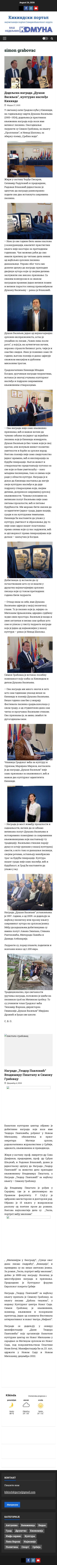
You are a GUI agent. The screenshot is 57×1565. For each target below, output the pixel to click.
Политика (12, 1546)
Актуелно (12, 1525)
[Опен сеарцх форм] (52, 38)
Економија (36, 1530)
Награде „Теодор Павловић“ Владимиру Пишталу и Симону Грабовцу (28, 1075)
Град (9, 1530)
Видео (42, 1525)
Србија (36, 1546)
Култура (30, 1536)
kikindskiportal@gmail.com (19, 1491)
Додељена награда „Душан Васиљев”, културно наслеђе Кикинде (26, 97)
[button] (4, 38)
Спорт (25, 1546)
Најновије (30, 1541)
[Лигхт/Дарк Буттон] (45, 38)
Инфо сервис (13, 1536)
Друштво (20, 1530)
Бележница (28, 1525)
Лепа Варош (13, 1541)
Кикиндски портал (28, 17)
